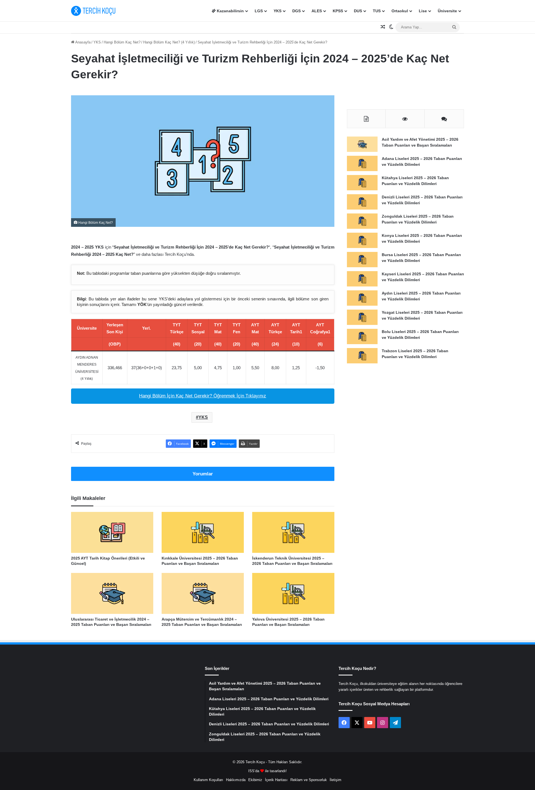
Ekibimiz (255, 780)
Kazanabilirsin (230, 11)
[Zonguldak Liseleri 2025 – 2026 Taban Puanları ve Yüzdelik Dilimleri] (362, 221)
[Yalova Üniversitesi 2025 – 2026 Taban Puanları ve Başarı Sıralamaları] (293, 593)
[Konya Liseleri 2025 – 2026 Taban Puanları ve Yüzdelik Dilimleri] (362, 240)
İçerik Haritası (276, 780)
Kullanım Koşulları (208, 780)
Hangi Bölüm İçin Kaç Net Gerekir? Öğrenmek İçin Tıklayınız (202, 395)
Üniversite (447, 11)
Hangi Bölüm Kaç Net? (122, 42)
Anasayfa (82, 42)
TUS (377, 11)
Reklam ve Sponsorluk (308, 780)
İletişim (335, 780)
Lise (423, 11)
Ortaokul (399, 11)
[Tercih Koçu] (93, 11)
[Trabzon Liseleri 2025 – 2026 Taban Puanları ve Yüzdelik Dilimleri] (362, 355)
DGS (296, 11)
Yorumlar (203, 474)
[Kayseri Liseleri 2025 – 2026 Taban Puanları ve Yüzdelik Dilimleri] (362, 278)
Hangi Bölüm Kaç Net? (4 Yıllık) (169, 42)
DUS (358, 11)
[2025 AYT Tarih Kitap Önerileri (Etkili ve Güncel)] (112, 532)
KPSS (338, 11)
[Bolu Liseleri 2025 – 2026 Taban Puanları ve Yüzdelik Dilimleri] (362, 336)
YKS (277, 11)
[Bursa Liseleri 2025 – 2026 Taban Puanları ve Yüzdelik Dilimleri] (362, 259)
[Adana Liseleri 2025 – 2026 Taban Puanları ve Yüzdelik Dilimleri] (362, 163)
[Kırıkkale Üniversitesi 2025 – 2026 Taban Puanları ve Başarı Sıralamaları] (203, 532)
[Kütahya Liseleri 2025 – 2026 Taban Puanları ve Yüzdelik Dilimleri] (362, 182)
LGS (259, 11)
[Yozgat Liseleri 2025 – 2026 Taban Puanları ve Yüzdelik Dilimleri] (362, 317)
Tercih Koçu (255, 762)
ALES (317, 11)
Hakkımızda (235, 780)
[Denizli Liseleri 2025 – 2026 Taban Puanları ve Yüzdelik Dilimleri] (362, 202)
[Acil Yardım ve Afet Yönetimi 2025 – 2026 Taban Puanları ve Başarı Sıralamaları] (362, 144)
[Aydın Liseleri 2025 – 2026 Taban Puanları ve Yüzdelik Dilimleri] (362, 298)
